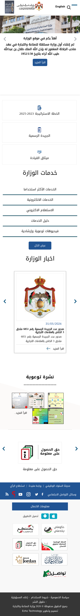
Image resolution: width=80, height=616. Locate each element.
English (60, 6)
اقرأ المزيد (58, 348)
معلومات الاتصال (40, 506)
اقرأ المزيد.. (20, 412)
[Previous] (5, 39)
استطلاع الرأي (17, 486)
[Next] (75, 39)
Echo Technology (32, 610)
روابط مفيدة (35, 486)
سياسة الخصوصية (60, 597)
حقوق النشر (39, 601)
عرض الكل (40, 245)
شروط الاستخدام (39, 597)
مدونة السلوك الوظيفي (57, 486)
